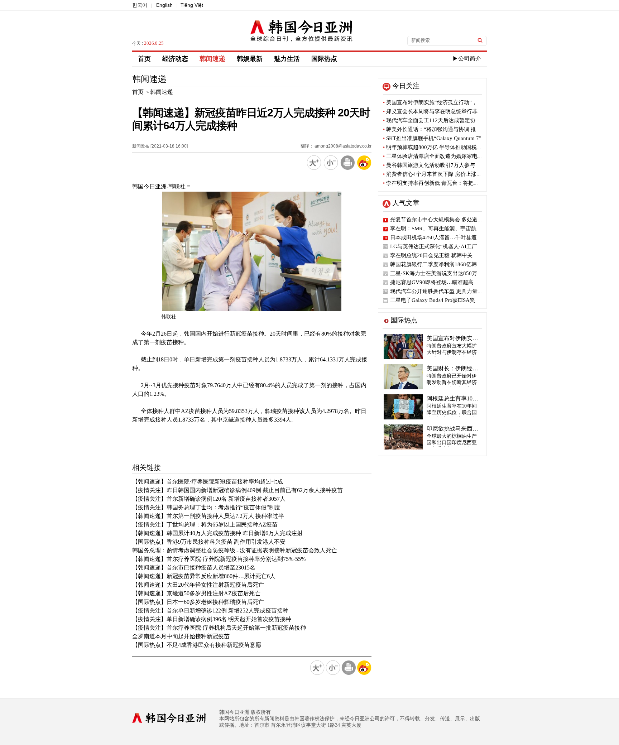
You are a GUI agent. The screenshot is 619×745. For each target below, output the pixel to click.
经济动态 (175, 58)
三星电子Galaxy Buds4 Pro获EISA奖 (432, 300)
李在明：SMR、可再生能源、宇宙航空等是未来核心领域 (457, 228)
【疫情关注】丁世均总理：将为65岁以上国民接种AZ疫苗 (205, 525)
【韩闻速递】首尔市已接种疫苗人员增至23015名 (193, 567)
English (164, 5)
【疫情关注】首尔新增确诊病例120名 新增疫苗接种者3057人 (208, 499)
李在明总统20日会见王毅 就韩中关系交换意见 (444, 255)
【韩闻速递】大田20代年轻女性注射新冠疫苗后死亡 (198, 585)
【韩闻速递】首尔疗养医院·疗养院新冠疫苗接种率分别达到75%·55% (219, 559)
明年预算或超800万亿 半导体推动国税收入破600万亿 (447, 147)
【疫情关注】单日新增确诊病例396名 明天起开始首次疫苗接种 (211, 619)
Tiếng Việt (192, 5)
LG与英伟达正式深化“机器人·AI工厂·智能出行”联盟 (452, 246)
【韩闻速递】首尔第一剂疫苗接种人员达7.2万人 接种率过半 (208, 516)
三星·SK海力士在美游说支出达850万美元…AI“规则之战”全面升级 (468, 273)
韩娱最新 (250, 58)
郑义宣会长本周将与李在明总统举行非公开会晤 (441, 111)
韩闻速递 (212, 58)
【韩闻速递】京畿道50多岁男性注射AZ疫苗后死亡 (196, 593)
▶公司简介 (466, 59)
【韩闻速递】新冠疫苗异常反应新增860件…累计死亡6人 (203, 576)
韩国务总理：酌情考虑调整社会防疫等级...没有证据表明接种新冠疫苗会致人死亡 (234, 550)
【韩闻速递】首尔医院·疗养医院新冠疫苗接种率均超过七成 (207, 482)
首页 (144, 58)
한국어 (139, 5)
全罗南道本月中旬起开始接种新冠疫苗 (181, 636)
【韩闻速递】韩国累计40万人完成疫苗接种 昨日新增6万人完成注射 (217, 533)
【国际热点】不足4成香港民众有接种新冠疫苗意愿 (196, 645)
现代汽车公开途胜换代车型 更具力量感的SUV (444, 291)
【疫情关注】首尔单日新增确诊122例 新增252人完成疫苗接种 (210, 610)
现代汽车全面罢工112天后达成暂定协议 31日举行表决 (449, 120)
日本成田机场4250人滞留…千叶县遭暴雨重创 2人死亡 (454, 237)
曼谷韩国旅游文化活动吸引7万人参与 (429, 165)
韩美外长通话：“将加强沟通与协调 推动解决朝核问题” (449, 129)
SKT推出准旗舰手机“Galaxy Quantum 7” (432, 138)
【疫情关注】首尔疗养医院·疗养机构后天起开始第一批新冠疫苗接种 (219, 628)
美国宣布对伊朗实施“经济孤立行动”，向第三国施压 (446, 102)
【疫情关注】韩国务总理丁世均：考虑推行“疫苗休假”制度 (206, 507)
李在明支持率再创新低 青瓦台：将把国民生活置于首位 (450, 183)
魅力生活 (287, 58)
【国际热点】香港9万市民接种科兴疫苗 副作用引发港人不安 (208, 542)
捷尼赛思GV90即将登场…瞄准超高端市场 (440, 282)
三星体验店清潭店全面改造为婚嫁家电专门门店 (441, 156)
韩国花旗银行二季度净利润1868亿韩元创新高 (444, 264)
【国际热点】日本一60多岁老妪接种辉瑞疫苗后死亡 (198, 602)
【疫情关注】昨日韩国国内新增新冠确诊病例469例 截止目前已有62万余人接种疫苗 (237, 490)
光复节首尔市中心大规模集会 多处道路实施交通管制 (452, 219)
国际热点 (324, 58)
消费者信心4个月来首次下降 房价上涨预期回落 (440, 174)
